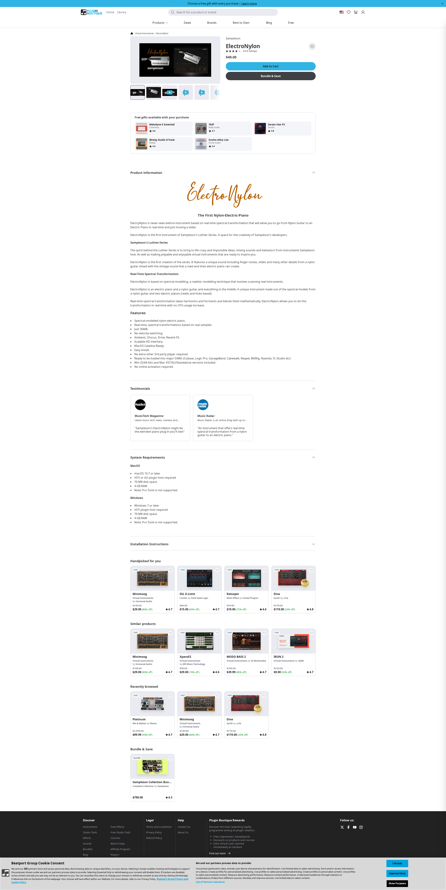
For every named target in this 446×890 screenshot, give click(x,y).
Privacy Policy (154, 832)
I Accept (397, 863)
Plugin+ (115, 854)
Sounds (87, 843)
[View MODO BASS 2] (246, 641)
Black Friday (118, 843)
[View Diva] (294, 578)
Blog (85, 854)
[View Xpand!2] (199, 641)
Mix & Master (139, 723)
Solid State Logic (199, 598)
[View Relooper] (246, 578)
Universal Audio (144, 601)
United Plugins (250, 598)
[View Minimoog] (152, 578)
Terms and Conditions (159, 826)
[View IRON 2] (294, 641)
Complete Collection (143, 786)
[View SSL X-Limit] (199, 578)
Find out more (217, 853)
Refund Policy (154, 838)
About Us (183, 832)
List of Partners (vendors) (210, 882)
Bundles (88, 849)
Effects (87, 838)
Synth (277, 598)
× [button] (442, 3)
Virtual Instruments (144, 33)
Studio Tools (90, 832)
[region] (223, 874)
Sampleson (233, 38)
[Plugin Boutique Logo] (91, 12)
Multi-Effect (233, 598)
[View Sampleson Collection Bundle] (152, 766)
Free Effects (117, 826)
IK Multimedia (258, 660)
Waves (153, 723)
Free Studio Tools (120, 832)
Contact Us (184, 826)
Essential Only (397, 873)
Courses (115, 838)
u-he (285, 598)
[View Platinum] (152, 704)
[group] (152, 589)
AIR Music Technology (194, 664)
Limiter (183, 598)
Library (121, 12)
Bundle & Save (271, 76)
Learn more (249, 3)
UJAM (301, 660)
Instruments (90, 826)
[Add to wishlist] (312, 46)
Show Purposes (397, 883)
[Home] (131, 33)
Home (110, 12)
